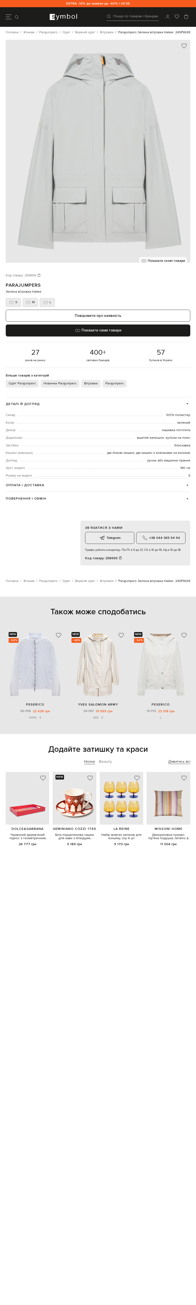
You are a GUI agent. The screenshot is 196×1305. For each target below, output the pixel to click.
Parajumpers (23, 285)
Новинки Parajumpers (60, 383)
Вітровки (91, 383)
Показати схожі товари (166, 261)
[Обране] (177, 17)
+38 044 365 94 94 (164, 538)
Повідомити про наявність (98, 315)
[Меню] (8, 17)
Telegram (113, 538)
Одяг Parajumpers (22, 383)
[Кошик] (186, 17)
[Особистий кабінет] (167, 17)
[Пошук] (17, 17)
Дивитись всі (179, 761)
